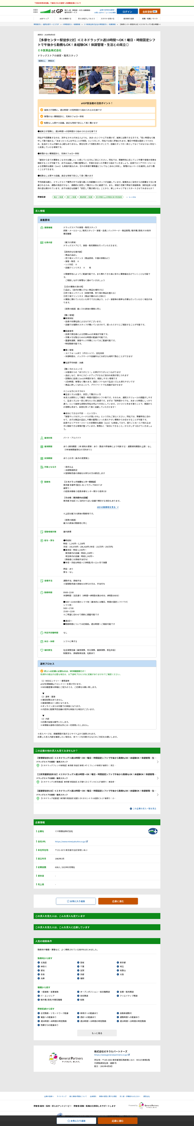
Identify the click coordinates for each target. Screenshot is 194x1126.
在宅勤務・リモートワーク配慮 (54, 1013)
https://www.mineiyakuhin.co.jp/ (70, 841)
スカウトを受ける (107, 18)
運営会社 (146, 1096)
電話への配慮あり (48, 1017)
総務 (82, 999)
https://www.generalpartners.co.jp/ (111, 1054)
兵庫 (43, 978)
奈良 (43, 974)
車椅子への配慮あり (89, 1013)
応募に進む (118, 901)
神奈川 (44, 966)
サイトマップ (61, 1096)
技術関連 (84, 995)
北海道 (44, 962)
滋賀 (82, 970)
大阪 (122, 974)
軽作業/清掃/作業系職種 (51, 999)
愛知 (43, 970)
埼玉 (122, 966)
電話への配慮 (58, 197)
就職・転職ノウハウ (150, 18)
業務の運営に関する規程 (108, 1096)
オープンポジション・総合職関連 (95, 991)
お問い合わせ (99, 12)
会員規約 (93, 1096)
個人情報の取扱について (78, 1096)
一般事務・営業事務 (49, 991)
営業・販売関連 (127, 991)
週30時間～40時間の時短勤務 (54, 1021)
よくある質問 (111, 12)
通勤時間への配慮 (86, 197)
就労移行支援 (129, 18)
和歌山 (123, 970)
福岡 (82, 978)
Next (154, 80)
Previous (40, 80)
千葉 (82, 966)
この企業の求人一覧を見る (144, 808)
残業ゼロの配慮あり (49, 1025)
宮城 (82, 962)
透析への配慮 (71, 197)
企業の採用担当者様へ (108, 10)
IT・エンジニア (48, 995)
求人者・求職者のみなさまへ (130, 1096)
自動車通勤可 (126, 1013)
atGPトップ (44, 18)
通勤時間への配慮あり (130, 1017)
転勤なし (42, 61)
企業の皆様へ (49, 1096)
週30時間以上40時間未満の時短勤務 (109, 197)
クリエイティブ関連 (129, 995)
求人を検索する (65, 18)
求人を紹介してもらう (86, 18)
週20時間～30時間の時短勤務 (93, 1021)
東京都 (123, 962)
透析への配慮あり (88, 1017)
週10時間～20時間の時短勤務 (133, 1021)
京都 (82, 974)
